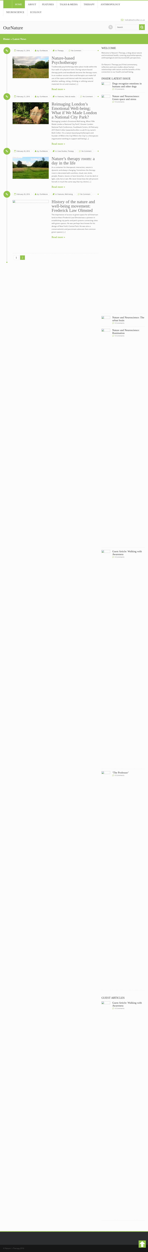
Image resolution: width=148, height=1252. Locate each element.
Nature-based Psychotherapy (64, 60)
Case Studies (62, 151)
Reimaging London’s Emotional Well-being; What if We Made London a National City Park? (74, 110)
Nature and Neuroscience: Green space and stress (125, 98)
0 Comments (119, 89)
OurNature (13, 27)
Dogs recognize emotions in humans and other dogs (127, 85)
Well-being (69, 194)
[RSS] (110, 27)
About (32, 4)
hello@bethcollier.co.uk (135, 20)
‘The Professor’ (120, 772)
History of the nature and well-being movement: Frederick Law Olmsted (73, 206)
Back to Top (142, 1244)
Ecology (36, 12)
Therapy (89, 4)
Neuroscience (15, 12)
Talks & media (69, 4)
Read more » (58, 89)
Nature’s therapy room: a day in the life (73, 160)
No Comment (76, 50)
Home (7, 4)
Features (48, 4)
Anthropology (110, 4)
